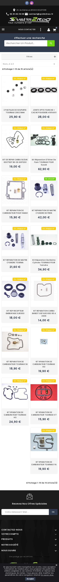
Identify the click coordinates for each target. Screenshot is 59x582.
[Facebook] (27, 3)
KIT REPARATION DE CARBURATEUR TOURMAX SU (15, 362)
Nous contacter (26, 29)
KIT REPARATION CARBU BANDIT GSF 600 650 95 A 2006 (44, 313)
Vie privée (38, 557)
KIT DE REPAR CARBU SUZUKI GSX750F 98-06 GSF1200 (15, 160)
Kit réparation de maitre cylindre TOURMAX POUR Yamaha (43, 262)
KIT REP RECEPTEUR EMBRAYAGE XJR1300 (15, 312)
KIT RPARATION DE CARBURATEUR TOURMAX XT (44, 413)
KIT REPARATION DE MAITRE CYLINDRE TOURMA (15, 261)
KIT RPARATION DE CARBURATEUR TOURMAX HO (44, 364)
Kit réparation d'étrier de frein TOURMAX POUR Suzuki (44, 162)
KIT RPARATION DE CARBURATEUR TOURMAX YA (44, 463)
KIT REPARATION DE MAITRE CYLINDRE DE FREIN (44, 211)
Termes (47, 557)
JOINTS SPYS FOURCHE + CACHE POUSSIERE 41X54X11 (43, 111)
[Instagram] (32, 3)
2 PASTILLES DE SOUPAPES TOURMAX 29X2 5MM (15, 111)
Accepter (30, 579)
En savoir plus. (47, 575)
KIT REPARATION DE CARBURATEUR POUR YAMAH (15, 211)
